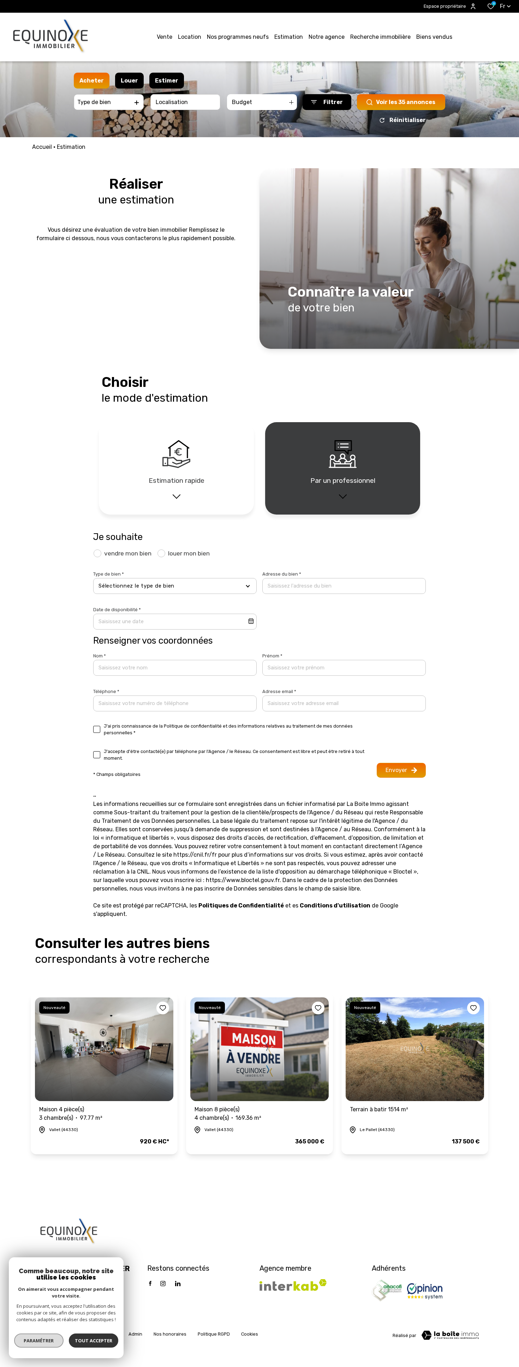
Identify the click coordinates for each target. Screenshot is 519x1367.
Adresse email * (279, 691)
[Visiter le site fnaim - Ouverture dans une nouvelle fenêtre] (386, 1290)
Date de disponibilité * (117, 609)
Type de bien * (108, 574)
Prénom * (272, 655)
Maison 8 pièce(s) (228, 1113)
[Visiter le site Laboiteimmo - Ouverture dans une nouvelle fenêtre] (450, 1335)
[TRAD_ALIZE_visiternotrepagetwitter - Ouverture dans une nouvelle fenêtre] (178, 1283)
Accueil (42, 147)
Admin (135, 1334)
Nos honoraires (170, 1334)
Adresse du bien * (281, 574)
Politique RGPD (214, 1334)
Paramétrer (39, 1340)
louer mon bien (189, 553)
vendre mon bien (127, 553)
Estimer (166, 80)
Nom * (99, 655)
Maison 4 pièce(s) (70, 1113)
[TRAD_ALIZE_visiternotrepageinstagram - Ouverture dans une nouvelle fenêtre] (163, 1283)
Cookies (249, 1334)
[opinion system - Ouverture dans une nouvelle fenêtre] (424, 1290)
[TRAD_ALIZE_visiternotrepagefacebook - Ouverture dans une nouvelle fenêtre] (150, 1283)
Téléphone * (106, 691)
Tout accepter (93, 1340)
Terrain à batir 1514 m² (379, 1109)
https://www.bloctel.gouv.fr (243, 880)
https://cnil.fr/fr (195, 854)
